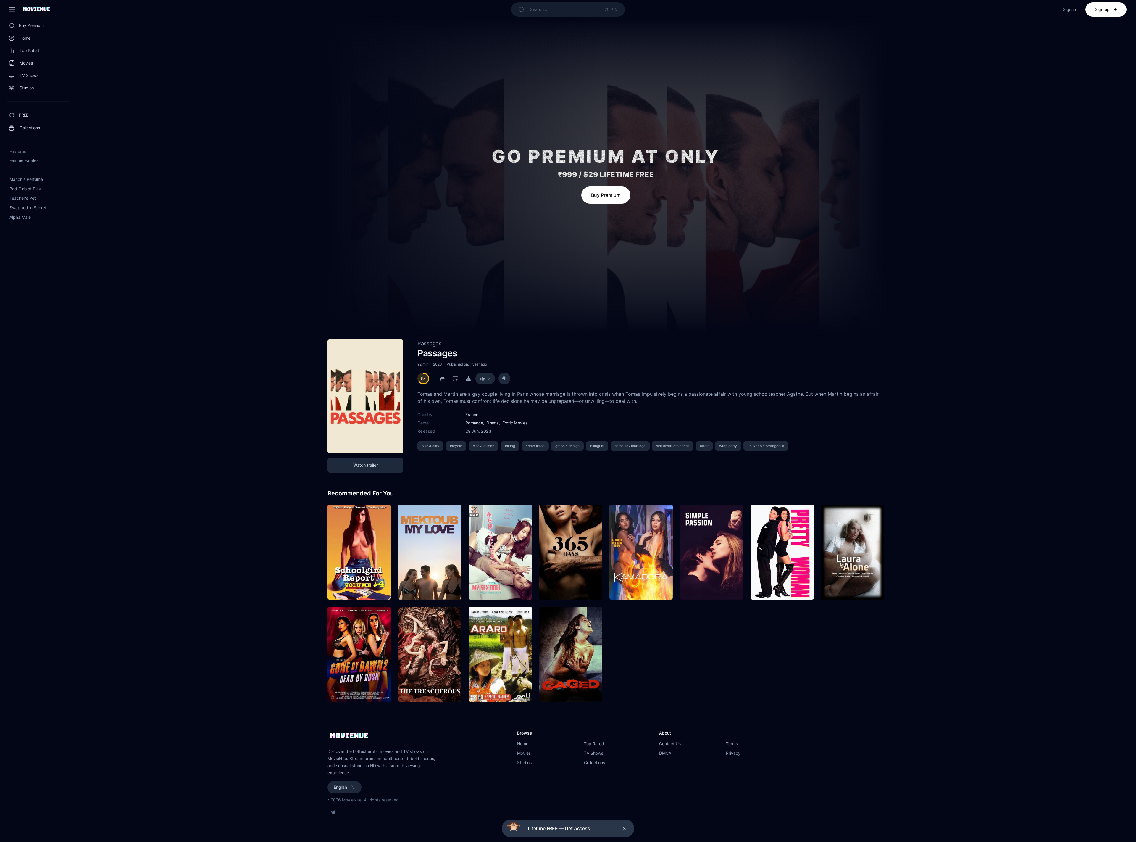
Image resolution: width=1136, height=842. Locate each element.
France (471, 414)
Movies (524, 753)
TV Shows (593, 753)
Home (522, 743)
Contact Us (670, 743)
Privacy (733, 753)
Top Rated (594, 743)
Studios (524, 762)
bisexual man (483, 446)
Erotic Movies (515, 422)
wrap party (728, 446)
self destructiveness (672, 446)
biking (510, 446)
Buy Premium (606, 195)
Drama (492, 422)
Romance (474, 422)
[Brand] (416, 736)
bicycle (456, 446)
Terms (732, 743)
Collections (594, 762)
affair (704, 446)
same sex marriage (630, 446)
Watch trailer (365, 465)
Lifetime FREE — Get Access (559, 828)
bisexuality (430, 446)
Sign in (1069, 9)
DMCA (665, 753)
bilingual (597, 446)
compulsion (535, 446)
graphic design (567, 446)
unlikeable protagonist (766, 446)
